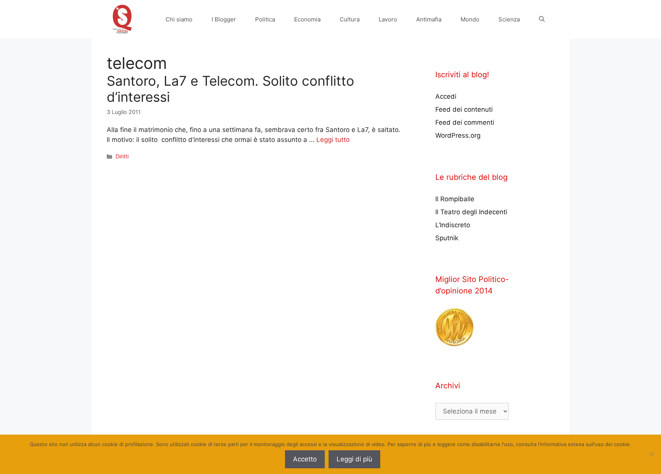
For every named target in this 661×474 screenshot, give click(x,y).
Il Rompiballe (454, 199)
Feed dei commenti (464, 122)
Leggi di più (354, 459)
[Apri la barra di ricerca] (541, 19)
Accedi (445, 96)
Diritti (122, 156)
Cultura (350, 19)
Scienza (509, 19)
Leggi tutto (333, 139)
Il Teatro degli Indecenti (471, 212)
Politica (265, 19)
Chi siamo (179, 19)
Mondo (470, 19)
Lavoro (388, 19)
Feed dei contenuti (464, 109)
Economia (307, 19)
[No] (651, 454)
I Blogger (224, 19)
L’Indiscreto (452, 225)
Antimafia (428, 19)
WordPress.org (457, 135)
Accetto (305, 459)
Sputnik (446, 238)
